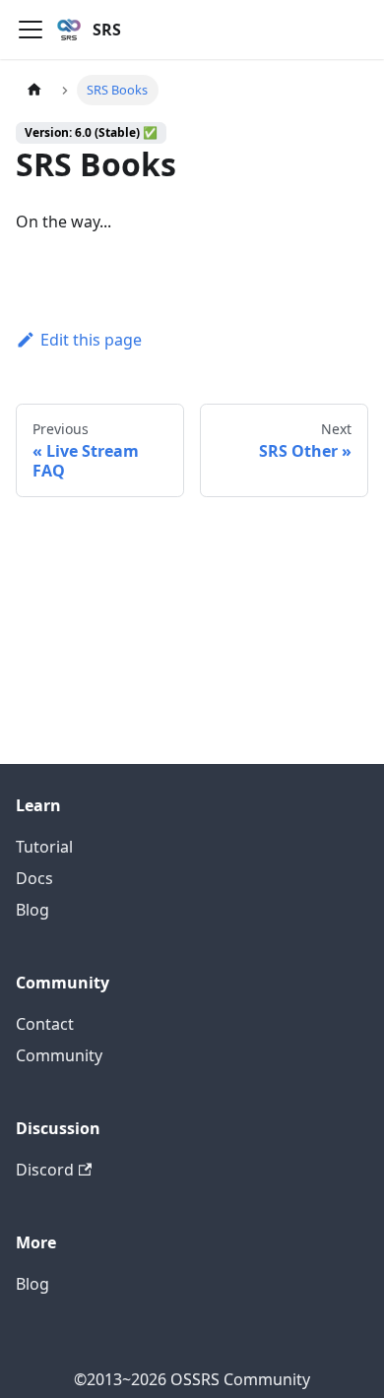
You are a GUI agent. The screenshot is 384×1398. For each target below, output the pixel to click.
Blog (32, 910)
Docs (34, 878)
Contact (45, 1024)
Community (59, 1055)
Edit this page (91, 339)
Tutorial (44, 847)
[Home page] (34, 90)
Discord (45, 1169)
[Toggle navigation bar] (30, 29)
